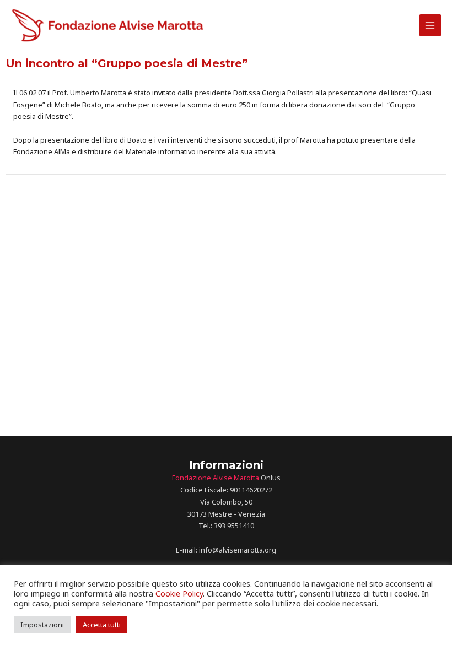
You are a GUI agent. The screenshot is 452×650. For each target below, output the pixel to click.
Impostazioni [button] (42, 625)
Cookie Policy (179, 593)
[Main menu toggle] (430, 25)
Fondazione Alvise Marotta (215, 478)
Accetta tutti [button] (102, 625)
